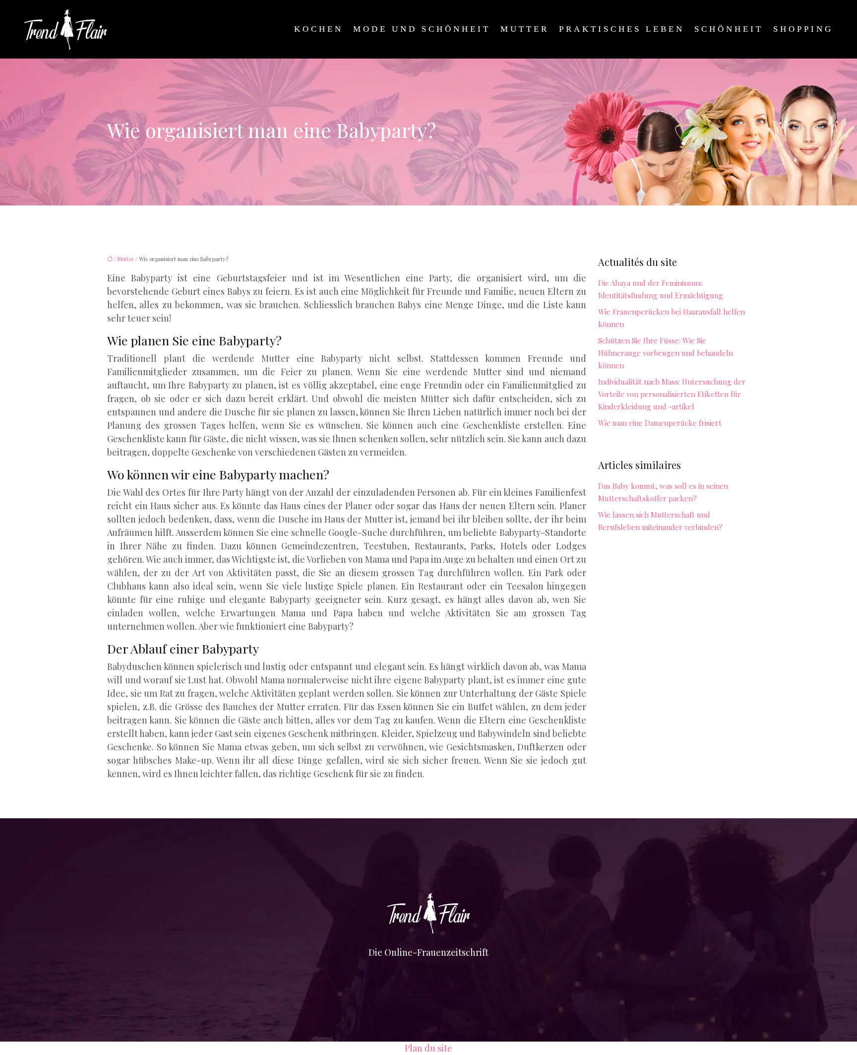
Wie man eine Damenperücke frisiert (660, 423)
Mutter (524, 29)
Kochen (318, 29)
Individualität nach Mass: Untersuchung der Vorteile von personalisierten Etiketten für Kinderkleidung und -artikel (671, 394)
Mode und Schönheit (421, 29)
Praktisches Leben (621, 29)
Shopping (803, 29)
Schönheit (728, 29)
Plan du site (428, 1048)
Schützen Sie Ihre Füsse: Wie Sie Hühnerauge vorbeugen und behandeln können (665, 352)
